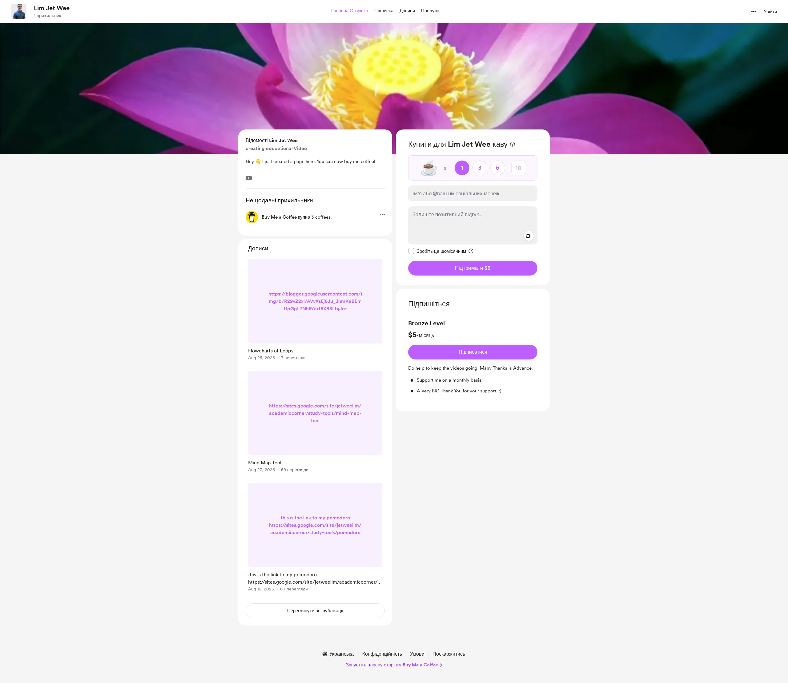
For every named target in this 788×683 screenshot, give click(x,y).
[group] (472, 356)
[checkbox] (437, 251)
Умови (417, 654)
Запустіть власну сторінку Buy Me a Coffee (392, 665)
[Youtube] (249, 178)
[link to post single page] (315, 310)
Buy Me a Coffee (279, 217)
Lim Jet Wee (52, 8)
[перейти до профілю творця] (18, 11)
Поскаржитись (448, 654)
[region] (473, 207)
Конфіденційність (382, 654)
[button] (349, 11)
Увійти (770, 11)
